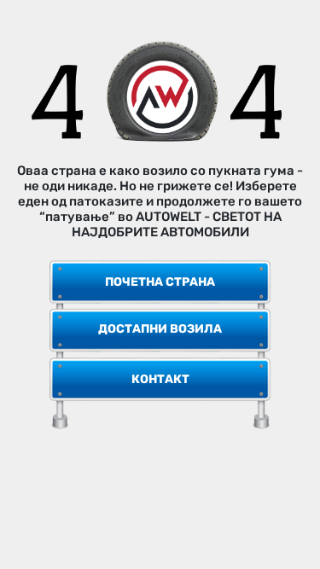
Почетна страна (160, 282)
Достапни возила (160, 329)
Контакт (160, 379)
